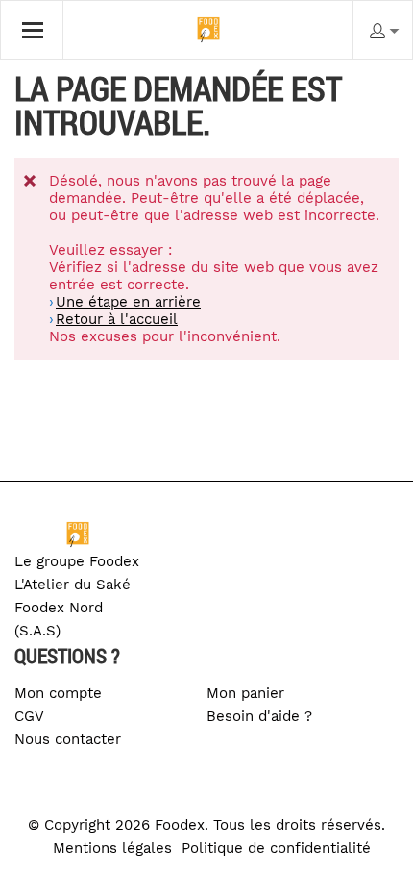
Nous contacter (67, 739)
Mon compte (58, 693)
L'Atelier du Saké (72, 584)
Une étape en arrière (128, 302)
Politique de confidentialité (276, 848)
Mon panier (245, 693)
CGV (29, 716)
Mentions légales (112, 848)
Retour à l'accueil (117, 319)
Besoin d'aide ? (259, 716)
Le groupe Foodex (76, 561)
